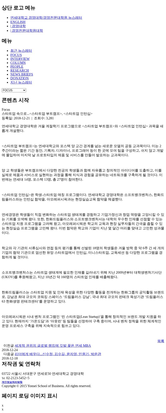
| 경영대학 (18, 26)
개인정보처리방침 (12, 382)
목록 (160, 341)
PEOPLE (16, 66)
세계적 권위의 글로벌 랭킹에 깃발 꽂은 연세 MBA (53, 345)
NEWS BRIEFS (21, 74)
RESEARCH (19, 70)
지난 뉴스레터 (21, 82)
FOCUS (16, 55)
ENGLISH (18, 22)
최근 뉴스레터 (21, 50)
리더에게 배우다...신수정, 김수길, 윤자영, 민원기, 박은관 (58, 354)
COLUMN (18, 63)
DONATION (19, 78)
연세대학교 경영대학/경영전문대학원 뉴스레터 (46, 17)
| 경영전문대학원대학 (26, 30)
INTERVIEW (20, 59)
